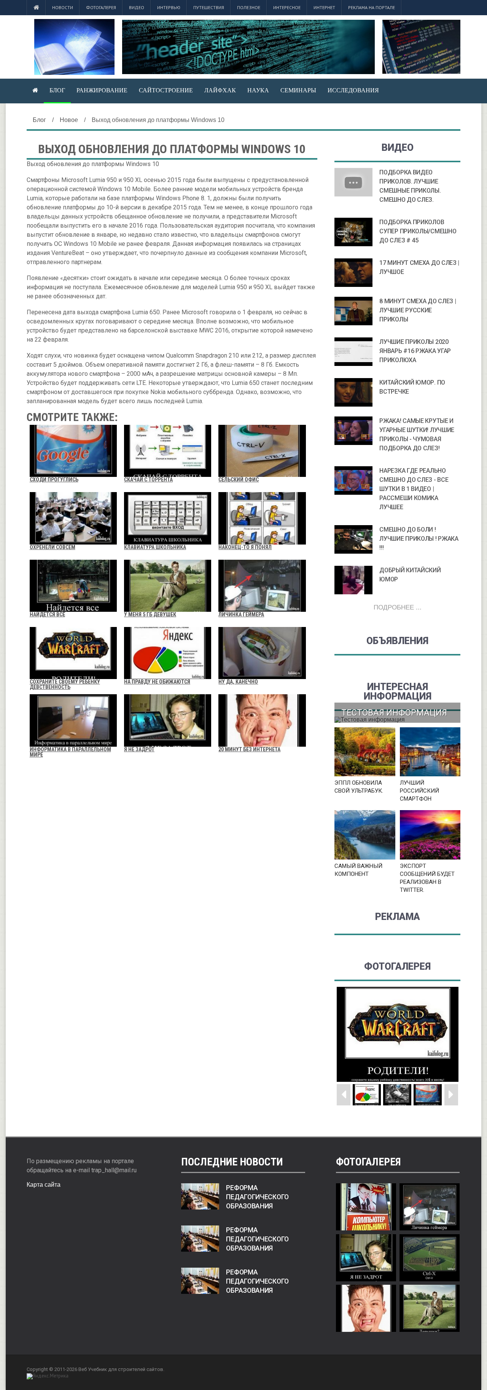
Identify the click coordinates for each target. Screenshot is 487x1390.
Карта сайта (43, 1184)
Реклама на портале (371, 7)
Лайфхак (220, 90)
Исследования (353, 90)
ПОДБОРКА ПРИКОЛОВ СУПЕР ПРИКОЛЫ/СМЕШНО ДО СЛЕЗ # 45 (417, 231)
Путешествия (208, 7)
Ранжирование (101, 90)
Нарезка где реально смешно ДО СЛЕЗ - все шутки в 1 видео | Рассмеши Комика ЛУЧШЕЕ (413, 489)
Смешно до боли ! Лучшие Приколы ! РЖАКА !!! (418, 538)
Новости (62, 7)
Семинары (298, 90)
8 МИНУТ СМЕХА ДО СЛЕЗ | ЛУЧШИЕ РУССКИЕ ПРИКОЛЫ (417, 310)
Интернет (324, 7)
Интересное (287, 7)
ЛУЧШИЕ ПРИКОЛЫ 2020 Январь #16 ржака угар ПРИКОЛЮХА (415, 351)
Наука (258, 90)
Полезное (248, 7)
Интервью (168, 7)
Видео (136, 7)
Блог (57, 90)
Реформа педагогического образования (257, 1197)
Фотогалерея (101, 7)
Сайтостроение (166, 90)
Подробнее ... (398, 607)
